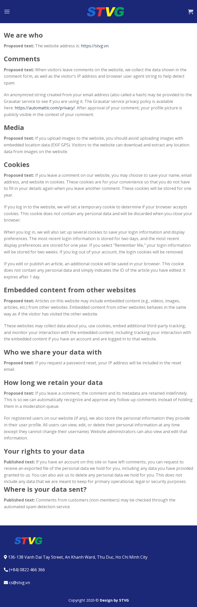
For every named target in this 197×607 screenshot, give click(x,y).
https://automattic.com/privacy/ (45, 108)
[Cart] (190, 11)
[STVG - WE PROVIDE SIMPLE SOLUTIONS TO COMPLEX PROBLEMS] (98, 11)
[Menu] (7, 11)
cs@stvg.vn (19, 582)
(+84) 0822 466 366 (27, 570)
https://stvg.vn (95, 46)
